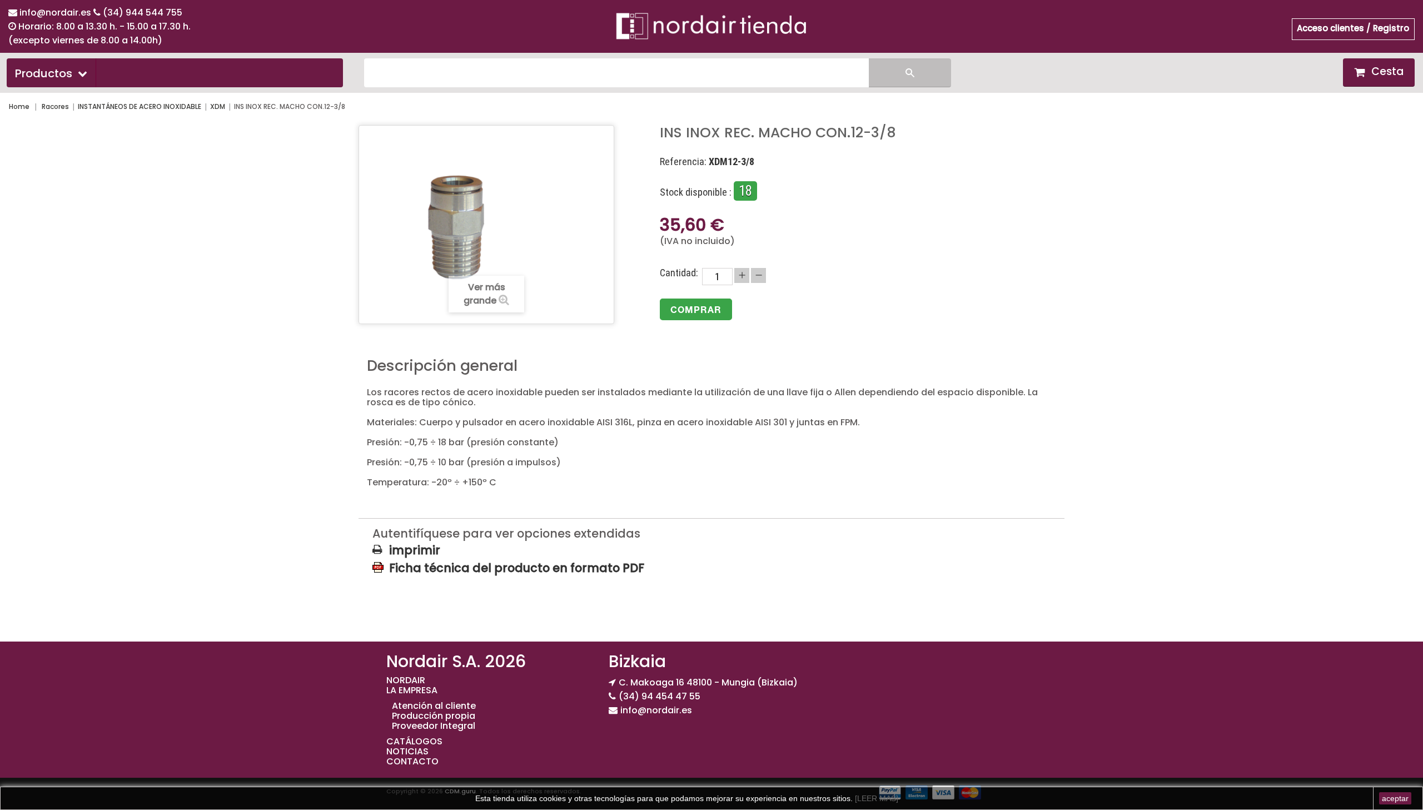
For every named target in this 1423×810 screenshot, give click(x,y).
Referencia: (683, 162)
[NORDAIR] (711, 25)
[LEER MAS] (875, 798)
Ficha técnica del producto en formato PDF (516, 567)
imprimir (414, 550)
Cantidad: (679, 273)
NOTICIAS (407, 751)
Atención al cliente (434, 705)
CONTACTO (412, 761)
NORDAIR (405, 680)
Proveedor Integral (433, 725)
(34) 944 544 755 (142, 12)
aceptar (1395, 798)
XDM (217, 106)
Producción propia (433, 715)
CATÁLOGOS (414, 741)
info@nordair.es (56, 12)
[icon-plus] (741, 275)
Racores (55, 106)
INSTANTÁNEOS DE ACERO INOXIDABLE (139, 106)
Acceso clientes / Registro (1353, 28)
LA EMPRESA (411, 690)
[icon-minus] (758, 275)
